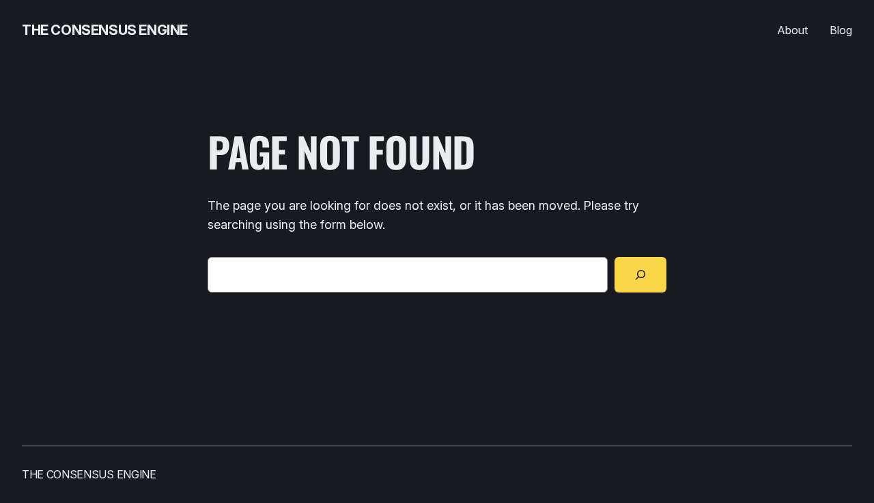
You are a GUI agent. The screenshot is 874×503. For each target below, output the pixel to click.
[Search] (640, 275)
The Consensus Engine (105, 30)
